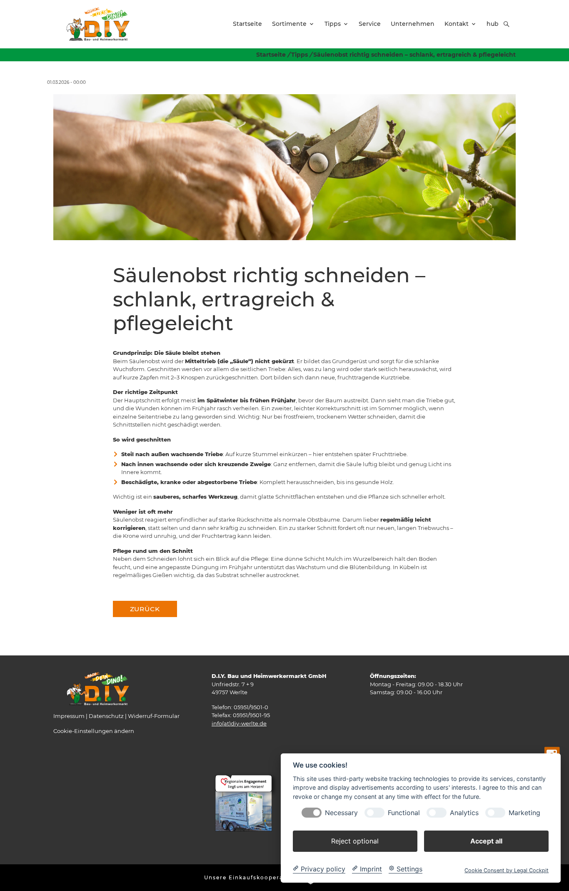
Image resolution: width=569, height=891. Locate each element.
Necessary (341, 812)
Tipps (299, 54)
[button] (506, 24)
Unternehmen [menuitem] (412, 24)
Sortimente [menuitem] (289, 24)
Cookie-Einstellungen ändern (93, 731)
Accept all (486, 840)
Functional (404, 812)
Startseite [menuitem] (247, 24)
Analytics (464, 812)
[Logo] (97, 24)
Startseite (271, 54)
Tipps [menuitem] (332, 24)
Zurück (145, 609)
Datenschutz (106, 716)
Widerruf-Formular (154, 716)
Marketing (524, 812)
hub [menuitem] (493, 24)
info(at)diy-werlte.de (239, 723)
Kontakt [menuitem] (456, 24)
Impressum (69, 716)
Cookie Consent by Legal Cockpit (506, 870)
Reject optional (355, 840)
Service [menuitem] (370, 24)
